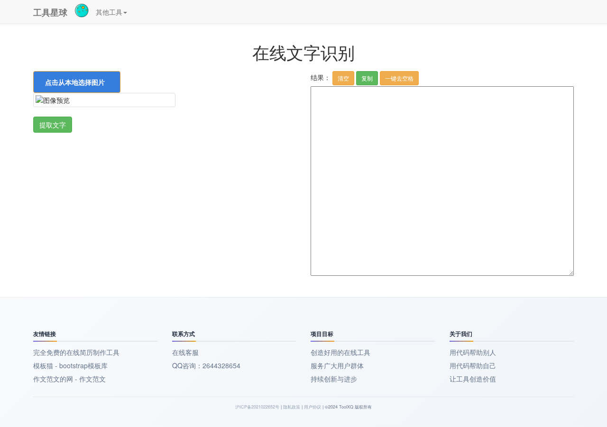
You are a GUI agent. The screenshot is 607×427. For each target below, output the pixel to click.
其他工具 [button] (109, 12)
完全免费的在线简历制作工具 (76, 352)
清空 (343, 78)
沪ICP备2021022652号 (257, 407)
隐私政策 (291, 407)
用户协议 (312, 407)
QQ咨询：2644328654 (206, 365)
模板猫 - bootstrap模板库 (70, 365)
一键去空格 (399, 78)
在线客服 (185, 352)
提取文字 (52, 124)
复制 (367, 78)
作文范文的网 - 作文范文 (69, 378)
